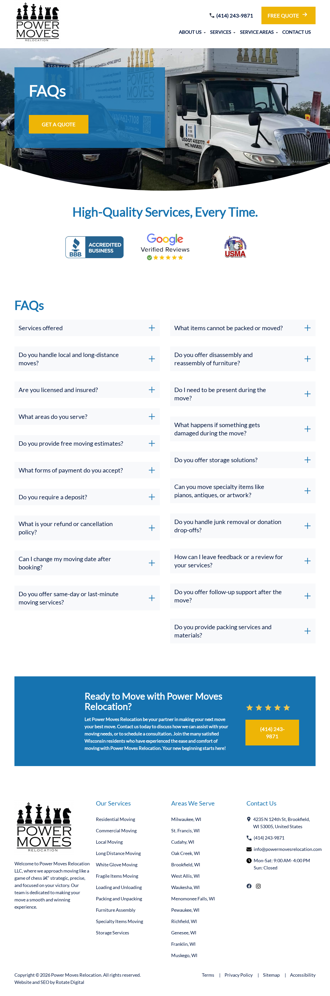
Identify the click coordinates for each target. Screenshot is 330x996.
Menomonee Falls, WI (193, 898)
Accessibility (303, 975)
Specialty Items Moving (119, 921)
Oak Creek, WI (185, 853)
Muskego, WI (184, 955)
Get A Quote (59, 124)
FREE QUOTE (283, 15)
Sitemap (274, 975)
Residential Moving (115, 819)
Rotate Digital (70, 982)
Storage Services (112, 932)
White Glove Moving (116, 864)
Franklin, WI (183, 944)
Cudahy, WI (182, 842)
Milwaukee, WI (186, 819)
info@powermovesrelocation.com (288, 849)
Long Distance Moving (118, 853)
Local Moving (109, 842)
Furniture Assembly (115, 910)
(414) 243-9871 (234, 15)
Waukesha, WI (185, 887)
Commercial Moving (116, 830)
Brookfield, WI (185, 864)
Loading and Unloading (119, 887)
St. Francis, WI (185, 830)
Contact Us (296, 32)
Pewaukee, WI (185, 910)
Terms (211, 975)
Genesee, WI (183, 932)
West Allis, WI (185, 876)
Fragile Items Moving (117, 876)
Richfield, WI (184, 921)
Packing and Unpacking (119, 898)
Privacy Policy (242, 975)
